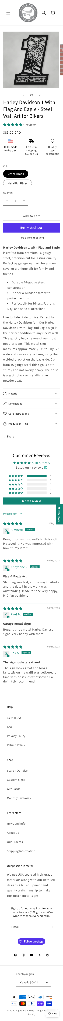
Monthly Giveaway (19, 798)
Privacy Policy (16, 736)
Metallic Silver (17, 183)
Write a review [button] (31, 501)
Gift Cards (13, 789)
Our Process (15, 842)
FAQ (9, 727)
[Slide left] (23, 95)
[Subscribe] (51, 927)
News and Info (16, 823)
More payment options (31, 237)
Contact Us (14, 717)
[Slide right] (40, 95)
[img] (12, 524)
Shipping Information (21, 851)
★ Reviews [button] (59, 514)
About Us (13, 833)
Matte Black (16, 174)
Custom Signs (16, 780)
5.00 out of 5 (41, 463)
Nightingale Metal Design (29, 1010)
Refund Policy (16, 745)
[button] (8, 12)
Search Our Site (17, 770)
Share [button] (10, 436)
